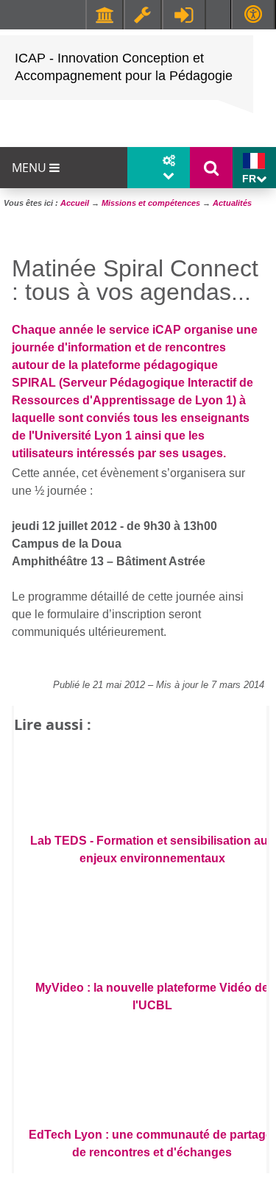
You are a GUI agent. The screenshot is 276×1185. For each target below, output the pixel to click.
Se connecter (184, 14)
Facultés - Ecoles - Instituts (104, 14)
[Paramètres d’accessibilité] (253, 14)
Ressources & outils (142, 14)
